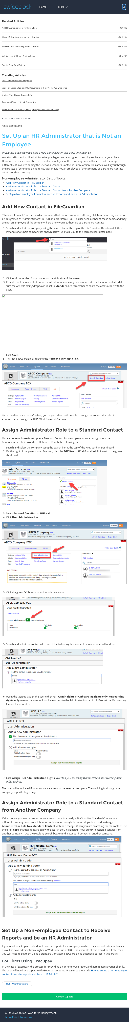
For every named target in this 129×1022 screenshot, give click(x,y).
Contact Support (64, 996)
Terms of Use (26, 1016)
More (61, 6)
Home (42, 6)
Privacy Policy (11, 1016)
